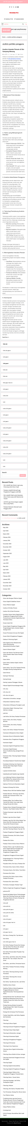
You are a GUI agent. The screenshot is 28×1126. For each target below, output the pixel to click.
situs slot (5, 395)
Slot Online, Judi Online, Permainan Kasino (14, 963)
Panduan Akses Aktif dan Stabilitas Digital (14, 790)
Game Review (6, 672)
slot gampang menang (14, 58)
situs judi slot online (8, 912)
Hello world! (22, 518)
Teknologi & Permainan (9, 1043)
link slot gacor (7, 350)
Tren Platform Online (8, 1095)
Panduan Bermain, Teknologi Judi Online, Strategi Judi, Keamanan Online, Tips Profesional (13, 795)
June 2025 (5, 563)
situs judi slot (6, 906)
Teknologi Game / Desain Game (11, 1077)
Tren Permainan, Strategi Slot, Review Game (14, 1092)
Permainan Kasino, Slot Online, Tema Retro (14, 870)
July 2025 (5, 560)
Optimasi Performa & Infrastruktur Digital (13, 784)
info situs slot (6, 692)
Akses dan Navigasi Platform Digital (12, 598)
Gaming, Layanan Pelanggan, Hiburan (12, 682)
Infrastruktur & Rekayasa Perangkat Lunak (14, 705)
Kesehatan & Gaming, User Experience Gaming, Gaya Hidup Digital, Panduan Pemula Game (13, 765)
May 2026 (5, 527)
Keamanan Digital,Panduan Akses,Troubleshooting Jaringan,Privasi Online (13, 750)
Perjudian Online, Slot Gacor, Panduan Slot (14, 863)
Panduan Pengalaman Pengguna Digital (13, 832)
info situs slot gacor (8, 695)
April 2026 (5, 531)
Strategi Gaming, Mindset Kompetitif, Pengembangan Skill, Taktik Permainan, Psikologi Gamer (13, 1007)
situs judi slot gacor (8, 909)
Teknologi (5, 1020)
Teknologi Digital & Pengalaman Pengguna (14, 1069)
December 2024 (7, 582)
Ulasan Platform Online (9, 1107)
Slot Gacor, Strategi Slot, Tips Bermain (13, 935)
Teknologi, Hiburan (8, 1085)
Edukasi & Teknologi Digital (10, 639)
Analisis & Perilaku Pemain (10, 608)
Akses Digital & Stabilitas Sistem (11, 601)
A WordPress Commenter (10, 518)
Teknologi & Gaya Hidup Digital (11, 1030)
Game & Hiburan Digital (9, 649)
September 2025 (7, 553)
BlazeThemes (17, 1123)
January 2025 (6, 579)
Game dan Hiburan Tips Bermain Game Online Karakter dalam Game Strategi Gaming (13, 654)
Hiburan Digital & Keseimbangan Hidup (13, 685)
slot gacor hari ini (7, 932)
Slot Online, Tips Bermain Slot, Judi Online (14, 981)
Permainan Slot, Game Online (10, 881)
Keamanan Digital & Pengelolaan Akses (13, 746)
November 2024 (7, 586)
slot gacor (5, 357)
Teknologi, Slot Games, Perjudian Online (13, 1088)
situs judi (5, 903)
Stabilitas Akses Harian (9, 985)
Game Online (6, 659)
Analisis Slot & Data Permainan (11, 611)
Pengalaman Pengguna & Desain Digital (13, 855)
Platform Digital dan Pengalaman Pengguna (14, 888)
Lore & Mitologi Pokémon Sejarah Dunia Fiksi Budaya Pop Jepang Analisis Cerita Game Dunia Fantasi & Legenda (13, 779)
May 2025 (5, 566)
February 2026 (6, 537)
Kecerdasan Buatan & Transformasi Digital (14, 761)
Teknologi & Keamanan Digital (11, 1036)
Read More (5, 337)
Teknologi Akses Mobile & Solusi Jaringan (14, 1054)
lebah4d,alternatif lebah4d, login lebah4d (13, 774)
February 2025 (6, 576)
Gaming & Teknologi (8, 676)
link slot (5, 370)
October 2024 (6, 589)
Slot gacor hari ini (7, 382)
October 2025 (6, 550)
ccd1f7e (6, 54)
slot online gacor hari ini (9, 942)
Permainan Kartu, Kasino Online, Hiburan (13, 867)
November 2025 (7, 547)
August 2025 (6, 556)
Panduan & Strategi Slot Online (11, 787)
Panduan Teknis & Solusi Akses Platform (13, 843)
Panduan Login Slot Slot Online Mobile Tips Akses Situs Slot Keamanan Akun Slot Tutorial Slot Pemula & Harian (14, 822)
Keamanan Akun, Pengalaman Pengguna (13, 739)
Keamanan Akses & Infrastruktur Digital (13, 736)
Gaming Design (7, 679)
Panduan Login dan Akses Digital (11, 817)
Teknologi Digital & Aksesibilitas (11, 1066)
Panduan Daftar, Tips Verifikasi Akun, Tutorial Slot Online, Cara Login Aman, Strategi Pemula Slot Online (13, 802)
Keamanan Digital (7, 742)
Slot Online (6, 938)
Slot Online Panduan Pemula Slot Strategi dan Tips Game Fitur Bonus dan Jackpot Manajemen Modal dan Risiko (14, 946)
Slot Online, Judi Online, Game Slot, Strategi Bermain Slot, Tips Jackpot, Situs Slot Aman (14, 958)
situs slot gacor (7, 408)
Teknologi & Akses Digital (10, 1023)
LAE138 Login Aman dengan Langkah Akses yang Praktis (12, 1)
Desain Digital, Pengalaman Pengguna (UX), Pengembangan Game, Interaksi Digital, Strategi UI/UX (14, 628)
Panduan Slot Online (8, 840)
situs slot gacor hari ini (9, 922)
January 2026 (6, 540)
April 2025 (5, 569)
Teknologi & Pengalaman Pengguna (12, 1039)
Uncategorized (7, 1110)
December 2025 (7, 543)
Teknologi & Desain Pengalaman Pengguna (14, 1026)
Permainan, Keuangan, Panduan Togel (12, 884)
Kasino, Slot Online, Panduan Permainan (13, 729)
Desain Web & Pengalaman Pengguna (12, 636)
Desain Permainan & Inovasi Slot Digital (13, 633)
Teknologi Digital (7, 1062)
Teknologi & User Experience (10, 1046)
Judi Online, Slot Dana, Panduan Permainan (14, 716)
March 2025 (6, 573)
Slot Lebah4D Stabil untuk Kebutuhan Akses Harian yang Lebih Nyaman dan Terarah (13, 497)
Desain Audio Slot (8, 623)
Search (4, 472)
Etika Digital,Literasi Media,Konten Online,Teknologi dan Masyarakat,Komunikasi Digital (12, 644)
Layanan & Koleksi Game (9, 771)
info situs (5, 689)
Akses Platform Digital (9, 605)
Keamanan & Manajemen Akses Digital (13, 733)
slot (4, 402)
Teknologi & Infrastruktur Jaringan (12, 1033)
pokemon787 (6, 891)
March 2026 (6, 534)
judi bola (5, 713)
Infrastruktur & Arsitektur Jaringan (12, 698)
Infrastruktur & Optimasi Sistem (11, 701)
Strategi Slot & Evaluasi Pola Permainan (13, 1012)
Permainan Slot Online (9, 873)
